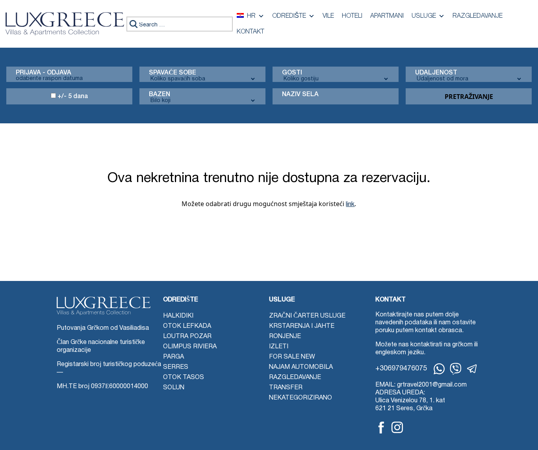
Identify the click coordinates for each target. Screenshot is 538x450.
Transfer (285, 387)
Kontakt (250, 32)
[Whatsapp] (439, 369)
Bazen (159, 94)
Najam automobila (301, 367)
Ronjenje (285, 336)
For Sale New (292, 357)
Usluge (424, 16)
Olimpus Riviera (190, 347)
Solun (173, 387)
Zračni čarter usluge (307, 316)
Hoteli (352, 16)
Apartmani (387, 16)
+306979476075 (401, 368)
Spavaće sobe (172, 73)
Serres (175, 367)
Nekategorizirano (300, 398)
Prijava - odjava (43, 73)
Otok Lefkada (187, 326)
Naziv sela (300, 94)
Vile (328, 16)
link (350, 204)
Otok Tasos (183, 377)
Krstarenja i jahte (301, 326)
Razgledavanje (478, 16)
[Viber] (456, 369)
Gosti (292, 73)
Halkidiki (178, 316)
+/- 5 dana (72, 96)
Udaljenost (436, 73)
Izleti (278, 347)
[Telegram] (472, 369)
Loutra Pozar (187, 336)
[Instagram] (397, 427)
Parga (173, 357)
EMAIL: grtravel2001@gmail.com (421, 385)
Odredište (289, 16)
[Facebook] (381, 427)
